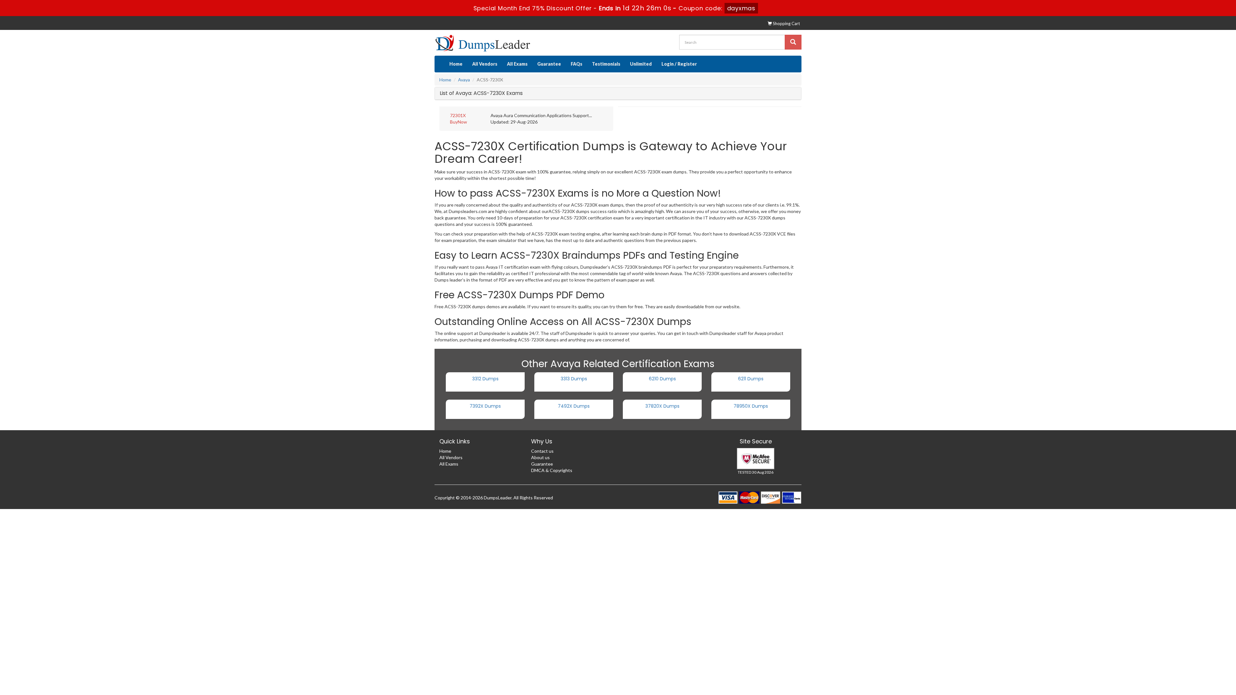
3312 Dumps (485, 378)
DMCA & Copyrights (551, 470)
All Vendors (484, 64)
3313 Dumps (574, 378)
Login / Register (679, 64)
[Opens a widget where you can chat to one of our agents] (1192, 658)
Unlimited (641, 64)
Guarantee (549, 64)
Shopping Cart (786, 23)
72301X (458, 115)
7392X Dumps (485, 406)
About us (540, 457)
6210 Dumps (662, 378)
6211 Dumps (750, 378)
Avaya (464, 79)
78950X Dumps (751, 406)
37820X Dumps (662, 406)
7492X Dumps (574, 406)
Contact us (542, 451)
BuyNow (458, 122)
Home (456, 64)
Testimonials (606, 64)
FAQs (576, 64)
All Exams (517, 64)
